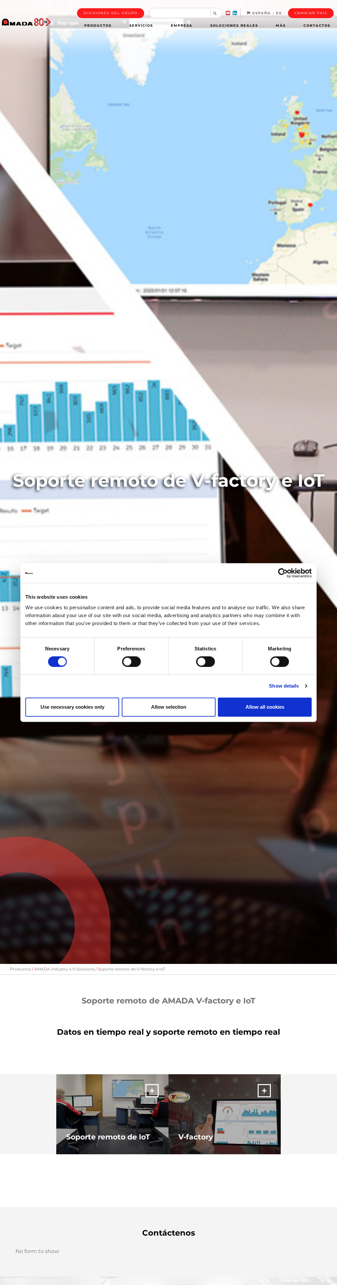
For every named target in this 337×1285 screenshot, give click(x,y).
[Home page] (26, 22)
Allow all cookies (265, 707)
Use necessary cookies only (72, 707)
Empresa (182, 25)
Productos (98, 25)
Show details (284, 686)
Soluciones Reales (234, 25)
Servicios (141, 25)
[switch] (131, 661)
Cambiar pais (311, 13)
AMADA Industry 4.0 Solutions (64, 969)
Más (281, 25)
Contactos (316, 25)
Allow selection (168, 707)
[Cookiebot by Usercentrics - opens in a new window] (283, 573)
